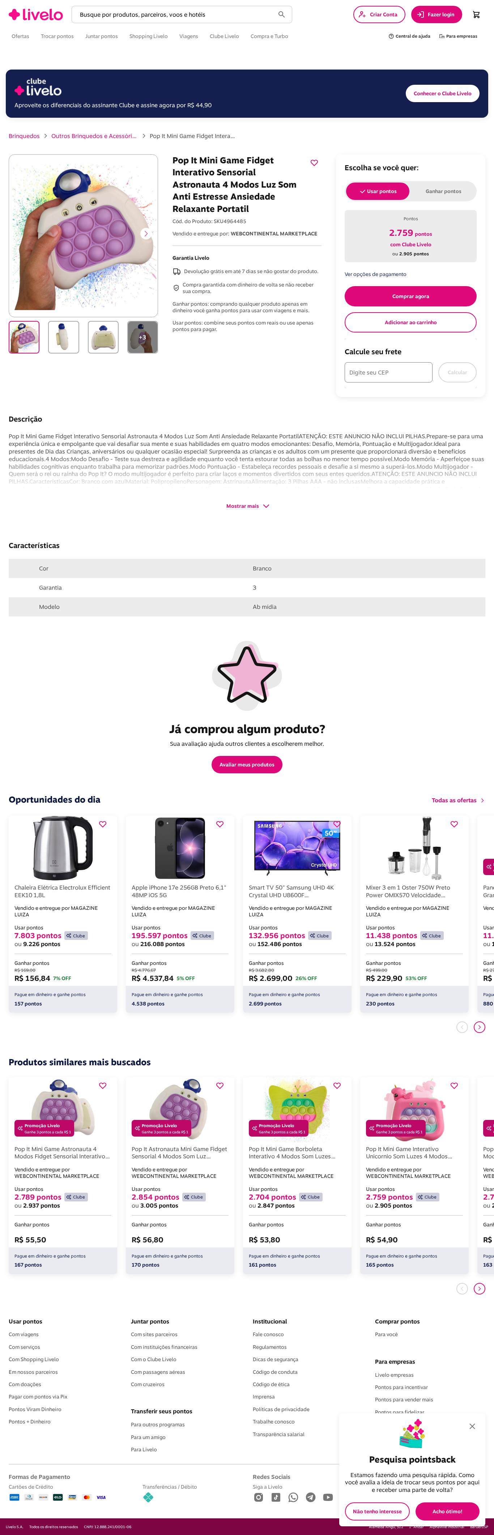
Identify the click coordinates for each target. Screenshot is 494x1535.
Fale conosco (268, 1334)
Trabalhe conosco (274, 1422)
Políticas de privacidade (281, 1409)
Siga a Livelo (267, 1487)
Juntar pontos (150, 1321)
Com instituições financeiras (164, 1347)
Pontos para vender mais (404, 1399)
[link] (36, 14)
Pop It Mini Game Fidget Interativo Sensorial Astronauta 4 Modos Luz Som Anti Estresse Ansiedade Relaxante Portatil (193, 135)
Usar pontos (25, 1321)
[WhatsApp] (293, 1498)
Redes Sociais (271, 1476)
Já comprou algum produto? (247, 729)
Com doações (25, 1384)
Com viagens (24, 1334)
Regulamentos (270, 1347)
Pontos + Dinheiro (30, 1422)
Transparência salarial (279, 1434)
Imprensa (264, 1397)
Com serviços (24, 1347)
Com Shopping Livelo (34, 1359)
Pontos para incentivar (401, 1387)
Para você (386, 1334)
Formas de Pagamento (39, 1476)
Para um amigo (148, 1437)
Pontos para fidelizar (399, 1412)
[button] (175, 14)
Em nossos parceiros (33, 1372)
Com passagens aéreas (158, 1372)
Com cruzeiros (148, 1384)
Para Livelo (144, 1449)
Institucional (270, 1321)
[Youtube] (328, 1498)
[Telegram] (310, 1498)
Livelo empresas (394, 1375)
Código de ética (271, 1384)
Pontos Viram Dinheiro (35, 1409)
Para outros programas (158, 1424)
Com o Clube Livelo (153, 1359)
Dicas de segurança (275, 1359)
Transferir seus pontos (161, 1411)
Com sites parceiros (154, 1334)
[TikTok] (276, 1498)
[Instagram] (258, 1498)
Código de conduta (275, 1372)
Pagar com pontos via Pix (38, 1397)
